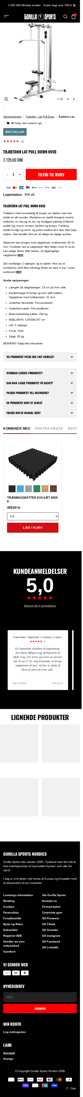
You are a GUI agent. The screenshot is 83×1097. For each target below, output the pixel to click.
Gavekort (9, 951)
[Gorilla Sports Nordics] (40, 16)
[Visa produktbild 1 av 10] (40, 62)
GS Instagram (51, 935)
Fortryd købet (51, 906)
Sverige (8, 1058)
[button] (40, 141)
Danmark (9, 1053)
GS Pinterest (50, 918)
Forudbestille (12, 918)
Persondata (11, 912)
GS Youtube (50, 930)
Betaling (9, 900)
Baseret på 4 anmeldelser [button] (40, 605)
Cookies (8, 906)
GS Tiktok (48, 924)
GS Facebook (51, 941)
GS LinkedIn (50, 947)
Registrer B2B (12, 935)
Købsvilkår (10, 930)
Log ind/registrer (14, 1032)
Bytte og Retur (13, 924)
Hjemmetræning (12, 116)
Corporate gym (52, 912)
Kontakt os (49, 900)
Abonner (40, 1008)
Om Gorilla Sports (54, 895)
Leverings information (18, 895)
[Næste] (74, 99)
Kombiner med (16, 428)
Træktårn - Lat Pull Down (40, 116)
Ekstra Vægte (49, 428)
